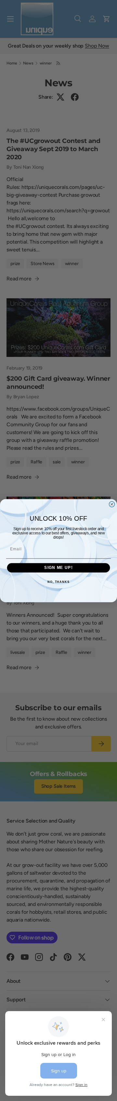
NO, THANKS (58, 582)
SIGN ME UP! (58, 568)
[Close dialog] (112, 504)
